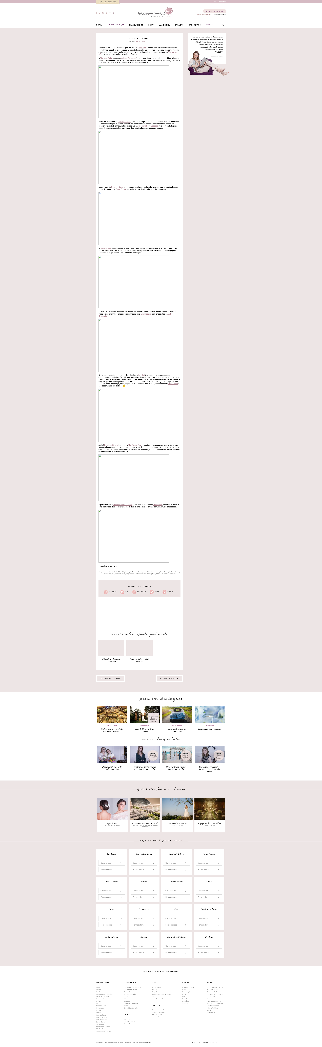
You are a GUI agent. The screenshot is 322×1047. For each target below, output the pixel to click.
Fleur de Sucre (117, 187)
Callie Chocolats (119, 572)
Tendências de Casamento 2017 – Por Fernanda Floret (144, 768)
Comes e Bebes (213, 992)
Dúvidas (127, 999)
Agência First (112, 823)
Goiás (98, 1001)
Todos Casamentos (103, 1031)
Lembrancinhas (213, 1006)
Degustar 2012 (139, 38)
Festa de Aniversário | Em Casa (139, 660)
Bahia (98, 987)
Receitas (185, 1001)
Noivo (154, 996)
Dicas (126, 996)
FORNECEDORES (220, 15)
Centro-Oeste (101, 992)
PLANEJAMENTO (136, 25)
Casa (184, 989)
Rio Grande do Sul (103, 1019)
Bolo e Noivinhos (213, 989)
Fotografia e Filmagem (216, 1003)
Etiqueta (127, 1001)
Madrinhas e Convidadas (161, 994)
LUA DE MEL (164, 25)
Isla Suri (141, 375)
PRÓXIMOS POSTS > (169, 678)
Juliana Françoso (128, 58)
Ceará (98, 989)
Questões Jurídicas (131, 1008)
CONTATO (213, 1042)
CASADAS (179, 25)
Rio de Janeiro (101, 1017)
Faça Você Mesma (214, 1001)
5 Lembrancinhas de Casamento (111, 660)
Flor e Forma (121, 189)
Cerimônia (128, 992)
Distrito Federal (102, 996)
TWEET (157, 592)
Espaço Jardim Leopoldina (210, 823)
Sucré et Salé (105, 248)
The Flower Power (135, 445)
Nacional (155, 1017)
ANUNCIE (222, 1042)
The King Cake (106, 58)
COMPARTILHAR (141, 592)
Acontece (128, 1019)
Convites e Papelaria (215, 994)
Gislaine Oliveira (111, 445)
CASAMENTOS (195, 25)
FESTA (151, 25)
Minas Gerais (101, 1006)
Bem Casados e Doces (215, 987)
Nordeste (100, 1008)
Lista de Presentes (131, 1003)
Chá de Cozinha (130, 994)
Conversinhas (129, 1021)
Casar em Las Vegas (159, 1010)
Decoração (186, 992)
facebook (130, 52)
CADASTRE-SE (222, 1)
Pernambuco (101, 1015)
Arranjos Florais (188, 987)
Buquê (154, 992)
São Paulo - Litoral (103, 1027)
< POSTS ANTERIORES (110, 678)
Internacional (157, 1014)
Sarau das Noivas (130, 1024)
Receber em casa (189, 999)
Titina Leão (157, 505)
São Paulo (100, 1024)
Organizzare (146, 314)
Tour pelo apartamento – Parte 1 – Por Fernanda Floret (209, 769)
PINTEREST (170, 592)
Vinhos (185, 1003)
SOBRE (205, 1042)
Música (210, 1010)
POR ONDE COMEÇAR (115, 25)
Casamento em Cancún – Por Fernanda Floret (177, 768)
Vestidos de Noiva (159, 999)
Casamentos (105, 863)
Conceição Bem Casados (147, 126)
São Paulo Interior (103, 1029)
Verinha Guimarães (169, 574)
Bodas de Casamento (132, 987)
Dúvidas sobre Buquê (112, 769)
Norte (98, 1010)
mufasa (149, 1042)
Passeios (185, 996)
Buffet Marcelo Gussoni (122, 505)
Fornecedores (106, 869)
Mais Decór (173, 384)
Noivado (127, 1006)
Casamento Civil (130, 989)
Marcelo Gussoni (120, 574)
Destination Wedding (104, 994)
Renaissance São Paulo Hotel (145, 823)
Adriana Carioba (124, 121)
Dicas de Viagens (158, 1012)
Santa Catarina (102, 1022)
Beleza (154, 989)
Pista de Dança (212, 1013)
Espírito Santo (101, 999)
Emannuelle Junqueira (177, 823)
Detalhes (210, 999)
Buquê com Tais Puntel (112, 767)
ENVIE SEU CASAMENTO (214, 11)
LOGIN (214, 1)
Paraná (99, 1013)
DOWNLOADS (211, 25)
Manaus (99, 1003)
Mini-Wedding (212, 1008)
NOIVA (99, 25)
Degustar (142, 48)
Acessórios (156, 987)
